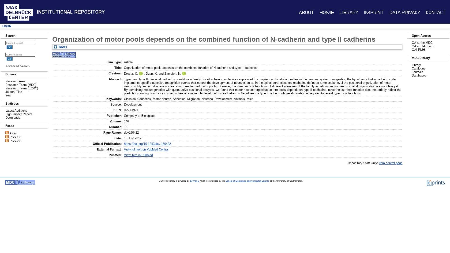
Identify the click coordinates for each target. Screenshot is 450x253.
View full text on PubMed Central (146, 149)
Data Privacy (405, 12)
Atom (13, 133)
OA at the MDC (422, 42)
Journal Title (13, 92)
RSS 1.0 (15, 137)
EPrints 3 (194, 181)
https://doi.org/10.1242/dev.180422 (147, 144)
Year (8, 95)
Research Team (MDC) (20, 85)
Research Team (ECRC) (21, 88)
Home (327, 12)
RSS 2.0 (15, 141)
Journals (417, 72)
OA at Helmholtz (423, 46)
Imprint (374, 12)
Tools (62, 47)
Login (6, 26)
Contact (436, 12)
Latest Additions (16, 110)
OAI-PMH (418, 49)
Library (349, 12)
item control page (390, 163)
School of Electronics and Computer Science (247, 181)
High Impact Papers (18, 114)
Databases (419, 75)
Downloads (12, 117)
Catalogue (418, 68)
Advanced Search (17, 66)
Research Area (15, 81)
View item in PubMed (138, 155)
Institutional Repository (71, 12)
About (306, 12)
